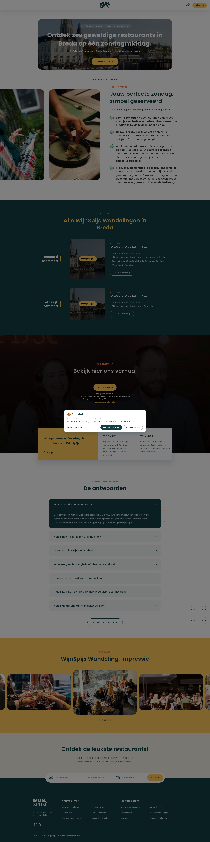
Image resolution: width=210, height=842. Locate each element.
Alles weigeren (133, 427)
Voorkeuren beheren (75, 427)
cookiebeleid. (126, 421)
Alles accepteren (111, 427)
